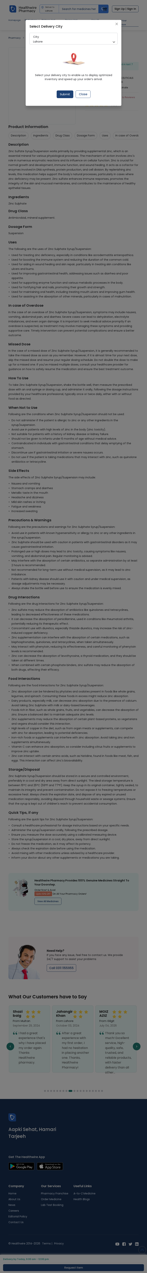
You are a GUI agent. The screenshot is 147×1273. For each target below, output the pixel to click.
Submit (65, 94)
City (36, 37)
